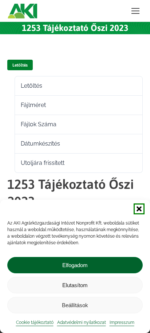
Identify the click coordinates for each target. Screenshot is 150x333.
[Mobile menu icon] (135, 11)
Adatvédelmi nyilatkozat (81, 322)
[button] (139, 209)
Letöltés (20, 65)
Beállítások (75, 305)
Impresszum (122, 322)
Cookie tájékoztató (35, 322)
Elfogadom (75, 265)
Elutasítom (75, 285)
